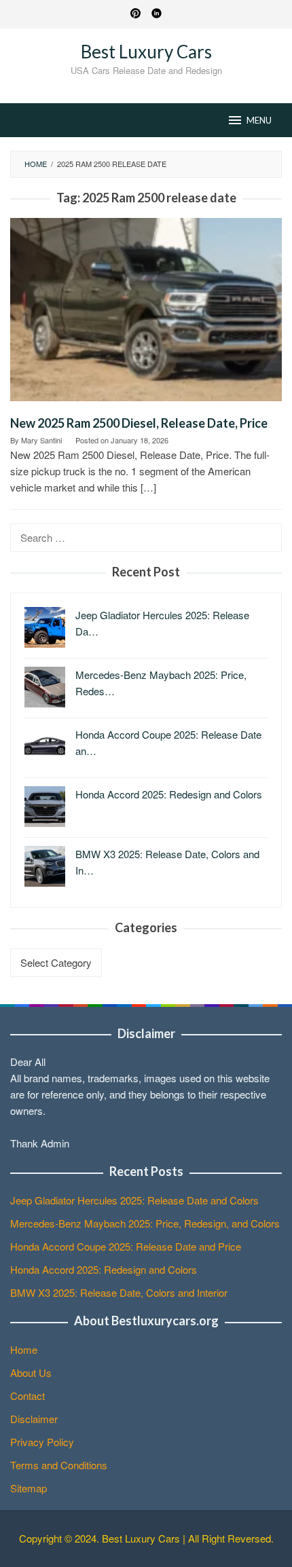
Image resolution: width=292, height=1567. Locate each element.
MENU (259, 120)
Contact (27, 1395)
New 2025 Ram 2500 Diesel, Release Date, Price (139, 423)
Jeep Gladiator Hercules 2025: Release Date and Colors (134, 1200)
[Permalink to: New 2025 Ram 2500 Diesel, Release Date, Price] (146, 315)
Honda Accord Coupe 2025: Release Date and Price (125, 1246)
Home (23, 1349)
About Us (31, 1372)
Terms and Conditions (58, 1465)
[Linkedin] (156, 14)
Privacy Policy (42, 1442)
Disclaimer (34, 1419)
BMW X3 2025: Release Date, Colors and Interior (118, 1292)
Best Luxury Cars (146, 51)
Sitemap (28, 1488)
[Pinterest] (135, 14)
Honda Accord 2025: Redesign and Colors (103, 1269)
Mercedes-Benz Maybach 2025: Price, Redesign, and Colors (145, 1223)
